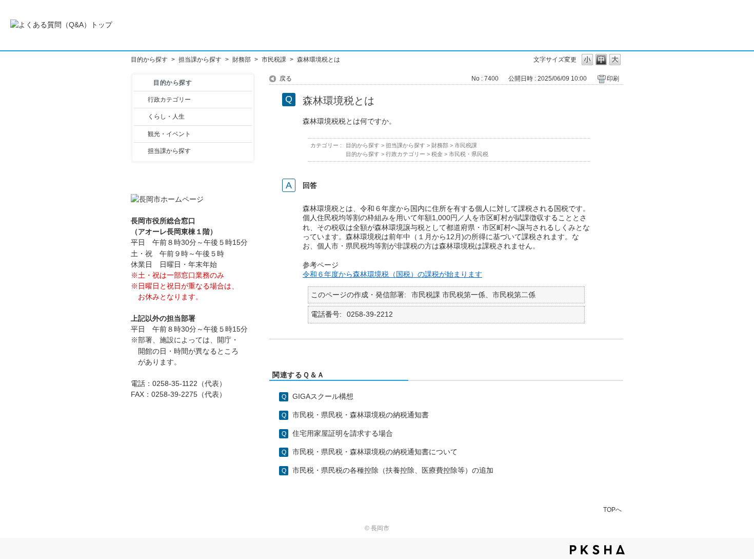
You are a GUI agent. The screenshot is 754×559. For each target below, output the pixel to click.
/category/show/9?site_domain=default (140, 151)
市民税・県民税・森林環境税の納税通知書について (375, 452)
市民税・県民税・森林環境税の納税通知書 (360, 415)
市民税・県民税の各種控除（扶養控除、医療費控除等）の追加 (392, 470)
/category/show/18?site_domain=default (140, 134)
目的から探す (149, 59)
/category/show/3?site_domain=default (140, 99)
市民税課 (274, 59)
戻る (286, 78)
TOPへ (612, 509)
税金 (437, 154)
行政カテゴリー (169, 99)
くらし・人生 (166, 116)
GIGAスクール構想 (322, 396)
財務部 (241, 59)
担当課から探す (200, 59)
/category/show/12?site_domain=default (140, 116)
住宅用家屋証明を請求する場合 (342, 433)
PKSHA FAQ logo (597, 549)
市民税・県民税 (468, 154)
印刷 (613, 78)
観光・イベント (169, 134)
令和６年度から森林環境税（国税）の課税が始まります (392, 274)
